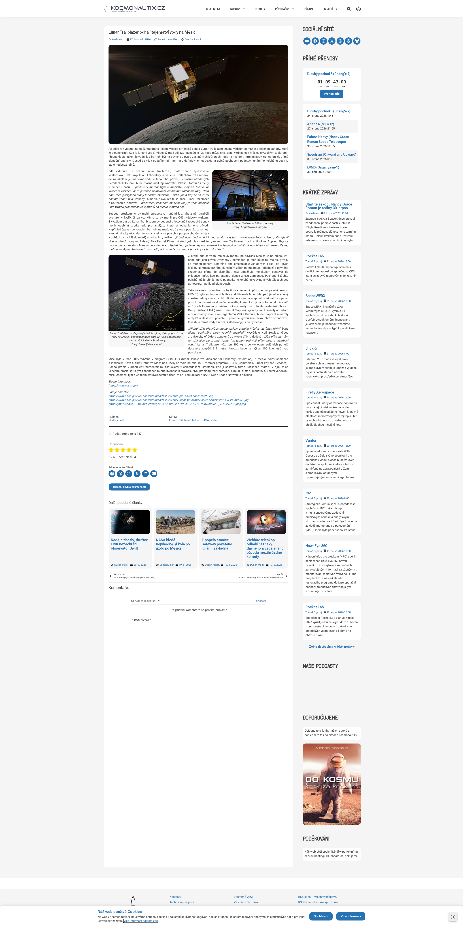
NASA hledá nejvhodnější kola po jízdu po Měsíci (173, 544)
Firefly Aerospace (319, 392)
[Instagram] (323, 41)
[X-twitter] (331, 41)
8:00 (346, 353)
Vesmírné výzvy (243, 896)
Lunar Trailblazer (179, 420)
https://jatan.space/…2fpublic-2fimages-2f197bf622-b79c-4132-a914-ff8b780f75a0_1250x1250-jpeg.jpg (177, 404)
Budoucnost (116, 420)
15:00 (347, 397)
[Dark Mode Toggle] (453, 917)
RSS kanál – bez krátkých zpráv (318, 902)
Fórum (309, 9)
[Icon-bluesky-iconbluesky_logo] (356, 41)
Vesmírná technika (246, 902)
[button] (348, 8)
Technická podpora (182, 902)
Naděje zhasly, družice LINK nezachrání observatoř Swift (129, 544)
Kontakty (175, 896)
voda (214, 420)
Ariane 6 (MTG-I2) (320, 124)
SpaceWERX (315, 296)
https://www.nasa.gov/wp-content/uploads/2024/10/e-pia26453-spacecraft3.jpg (161, 396)
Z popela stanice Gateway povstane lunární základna (216, 544)
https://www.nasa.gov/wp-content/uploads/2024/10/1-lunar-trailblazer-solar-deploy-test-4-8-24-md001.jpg (178, 400)
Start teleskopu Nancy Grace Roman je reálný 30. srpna (328, 206)
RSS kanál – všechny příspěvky (317, 896)
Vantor (311, 440)
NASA (205, 420)
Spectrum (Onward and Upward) (331, 154)
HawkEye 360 (316, 546)
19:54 (345, 213)
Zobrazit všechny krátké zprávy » (332, 646)
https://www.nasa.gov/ (123, 385)
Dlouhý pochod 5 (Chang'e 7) (328, 74)
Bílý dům (312, 348)
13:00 (347, 261)
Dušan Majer (312, 213)
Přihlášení (260, 600)
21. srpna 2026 (332, 213)
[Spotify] (348, 41)
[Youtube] (307, 41)
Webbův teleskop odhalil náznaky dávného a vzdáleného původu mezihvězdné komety (265, 548)
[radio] (111, 450)
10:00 (347, 301)
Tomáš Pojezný (313, 261)
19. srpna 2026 (335, 551)
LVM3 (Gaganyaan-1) (323, 167)
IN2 (308, 493)
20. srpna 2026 (335, 397)
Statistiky (213, 9)
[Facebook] (315, 41)
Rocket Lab (314, 256)
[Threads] (340, 41)
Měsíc (196, 420)
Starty (260, 9)
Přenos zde (332, 94)
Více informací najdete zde (141, 920)
